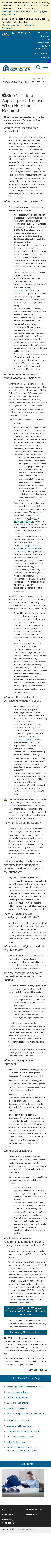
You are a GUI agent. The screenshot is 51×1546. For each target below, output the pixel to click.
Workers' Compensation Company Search (25, 1413)
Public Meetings (44, 42)
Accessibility (31, 1514)
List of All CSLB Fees (16, 1442)
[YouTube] (29, 46)
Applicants (38, 78)
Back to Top (7, 1509)
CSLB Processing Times (17, 1397)
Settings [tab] (45, 57)
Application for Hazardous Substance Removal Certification (27, 548)
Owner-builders (21, 290)
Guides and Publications (17, 1402)
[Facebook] (16, 46)
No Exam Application (14, 81)
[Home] (13, 46)
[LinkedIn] (25, 46)
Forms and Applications (17, 1392)
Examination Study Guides (18, 1420)
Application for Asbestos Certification (27, 519)
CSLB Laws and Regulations (19, 1426)
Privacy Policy (8, 1514)
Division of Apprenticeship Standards (23, 1431)
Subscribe (46, 36)
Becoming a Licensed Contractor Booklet (25, 1386)
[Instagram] (22, 46)
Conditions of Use (34, 1509)
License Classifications (17, 1408)
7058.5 (40, 454)
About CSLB (45, 39)
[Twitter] (19, 46)
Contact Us (46, 46)
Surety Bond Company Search (20, 1436)
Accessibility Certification (8, 1521)
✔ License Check (43, 33)
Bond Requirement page (23, 1299)
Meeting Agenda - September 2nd (17, 11)
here (31, 1326)
